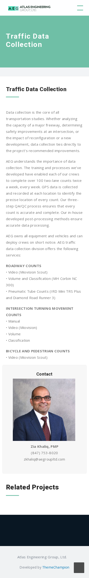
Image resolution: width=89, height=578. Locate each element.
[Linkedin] (70, 557)
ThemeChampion (56, 567)
